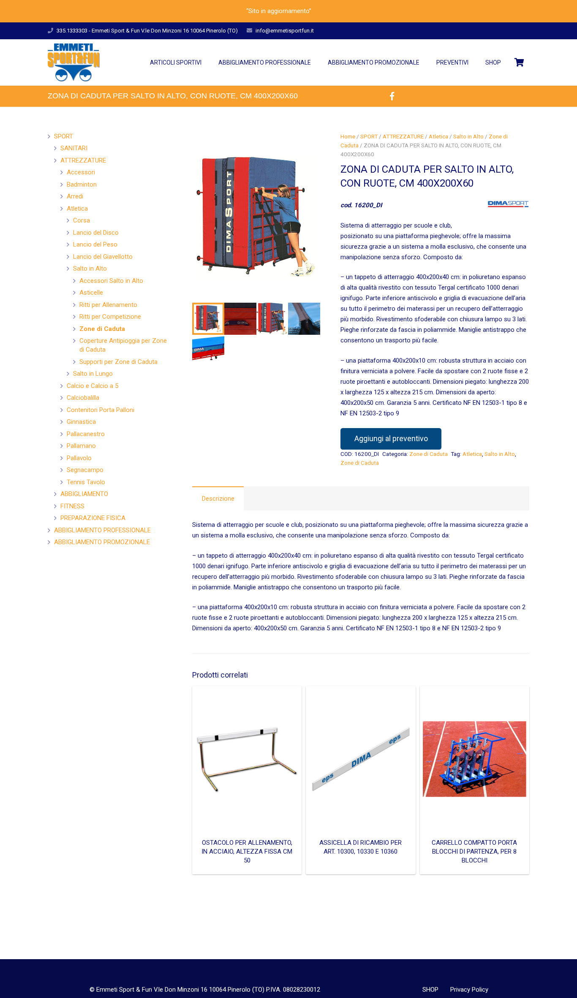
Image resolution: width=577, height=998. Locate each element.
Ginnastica (81, 422)
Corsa (81, 220)
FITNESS (72, 506)
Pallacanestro (86, 434)
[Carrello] (519, 62)
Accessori (81, 172)
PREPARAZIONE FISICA (92, 518)
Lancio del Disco (96, 232)
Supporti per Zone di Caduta (118, 362)
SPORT (369, 136)
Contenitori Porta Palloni (100, 410)
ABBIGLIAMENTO (84, 494)
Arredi (75, 196)
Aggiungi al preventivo (391, 438)
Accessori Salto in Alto (111, 281)
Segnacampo (85, 470)
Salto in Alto (468, 136)
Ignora (322, 11)
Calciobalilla (83, 397)
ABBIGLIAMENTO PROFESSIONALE (102, 530)
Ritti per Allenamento (108, 305)
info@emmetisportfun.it (285, 30)
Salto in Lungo (93, 373)
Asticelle (91, 292)
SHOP (430, 989)
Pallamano (81, 446)
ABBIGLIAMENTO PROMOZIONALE (102, 542)
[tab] (218, 498)
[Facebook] (392, 96)
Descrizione (218, 498)
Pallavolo (79, 458)
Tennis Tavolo (86, 482)
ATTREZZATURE (403, 136)
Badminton (82, 184)
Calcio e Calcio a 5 (92, 386)
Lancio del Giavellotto (103, 256)
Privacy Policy (469, 989)
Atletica (438, 136)
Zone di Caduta (428, 453)
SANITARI (73, 148)
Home (347, 136)
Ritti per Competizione (110, 316)
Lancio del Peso (95, 244)
